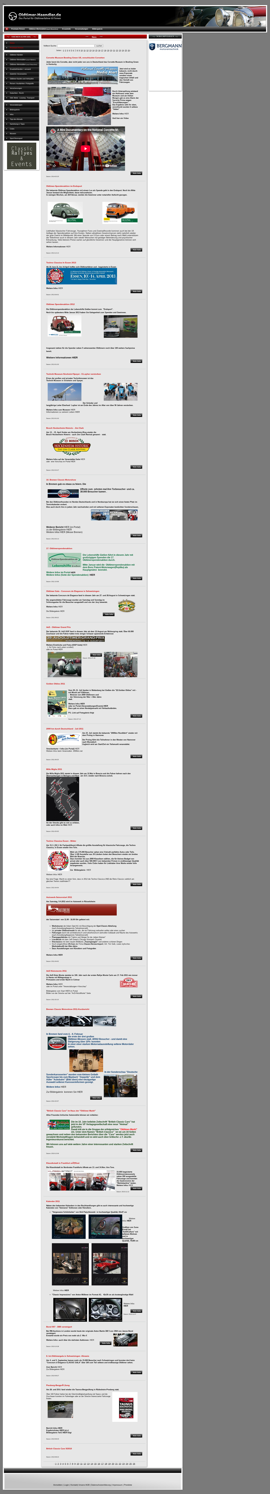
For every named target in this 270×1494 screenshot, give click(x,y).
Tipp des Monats (16, 119)
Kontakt (74, 1485)
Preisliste (128, 1485)
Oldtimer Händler (16, 55)
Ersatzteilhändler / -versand (20, 69)
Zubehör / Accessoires (18, 74)
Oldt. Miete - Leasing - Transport (22, 98)
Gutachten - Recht (17, 93)
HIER (126, 114)
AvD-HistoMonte (78, 993)
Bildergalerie (97, 29)
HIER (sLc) (64, 1430)
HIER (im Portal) (72, 527)
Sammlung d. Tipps (17, 124)
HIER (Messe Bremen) (71, 532)
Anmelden (57, 1485)
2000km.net (78, 751)
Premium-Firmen (18, 29)
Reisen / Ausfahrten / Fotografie (22, 84)
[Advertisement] (163, 67)
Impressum (117, 1485)
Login (66, 1485)
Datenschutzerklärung (101, 1485)
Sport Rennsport (16, 138)
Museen (13, 134)
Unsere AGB (83, 1485)
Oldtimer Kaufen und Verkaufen (22, 79)
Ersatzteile (66, 29)
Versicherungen (16, 88)
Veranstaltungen (81, 29)
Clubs (12, 129)
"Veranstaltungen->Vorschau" (75, 986)
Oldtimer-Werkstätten (43, 29)
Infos (12, 114)
